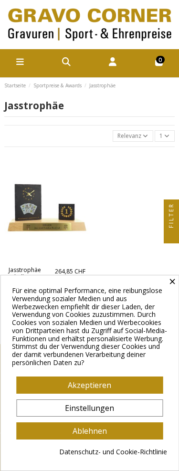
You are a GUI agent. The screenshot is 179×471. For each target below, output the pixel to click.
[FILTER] (171, 235)
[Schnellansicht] (52, 260)
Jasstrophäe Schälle (25, 273)
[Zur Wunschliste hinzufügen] (41, 260)
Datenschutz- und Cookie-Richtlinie (113, 452)
